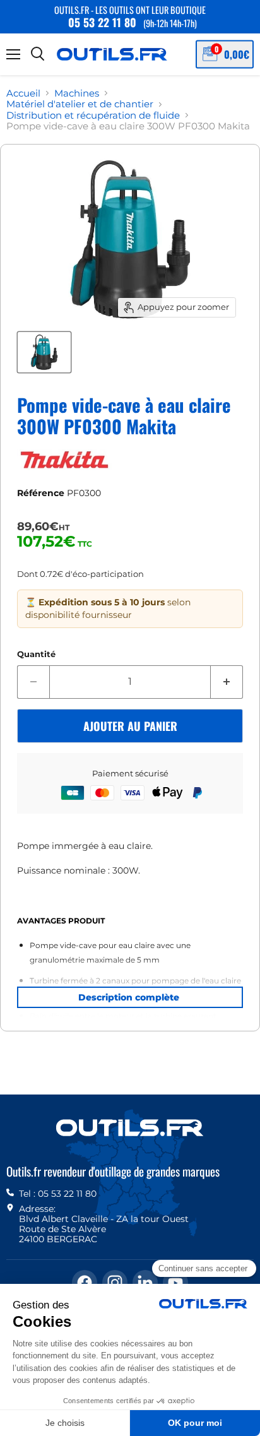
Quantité (36, 654)
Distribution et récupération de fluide (93, 115)
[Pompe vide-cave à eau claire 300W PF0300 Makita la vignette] (44, 352)
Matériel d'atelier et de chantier (79, 103)
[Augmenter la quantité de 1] (227, 681)
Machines (76, 93)
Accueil (23, 93)
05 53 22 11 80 (102, 22)
